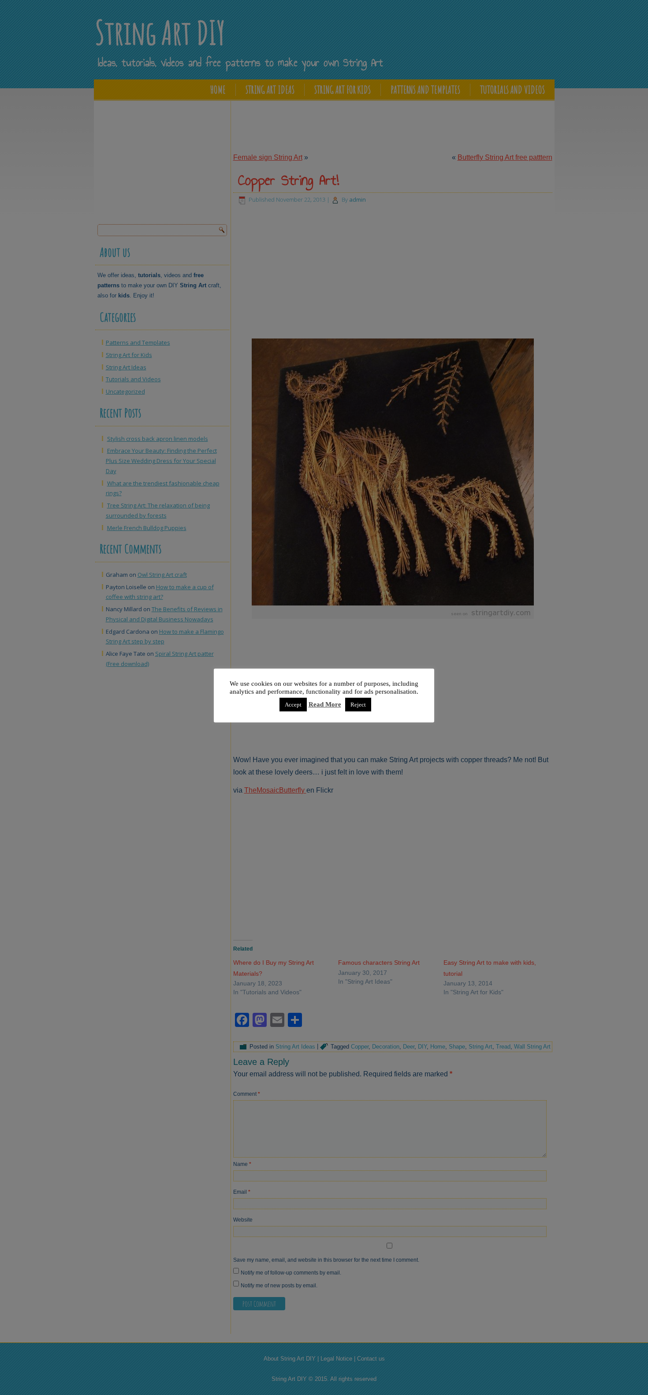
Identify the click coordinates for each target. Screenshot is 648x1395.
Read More (325, 704)
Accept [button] (293, 704)
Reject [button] (358, 704)
